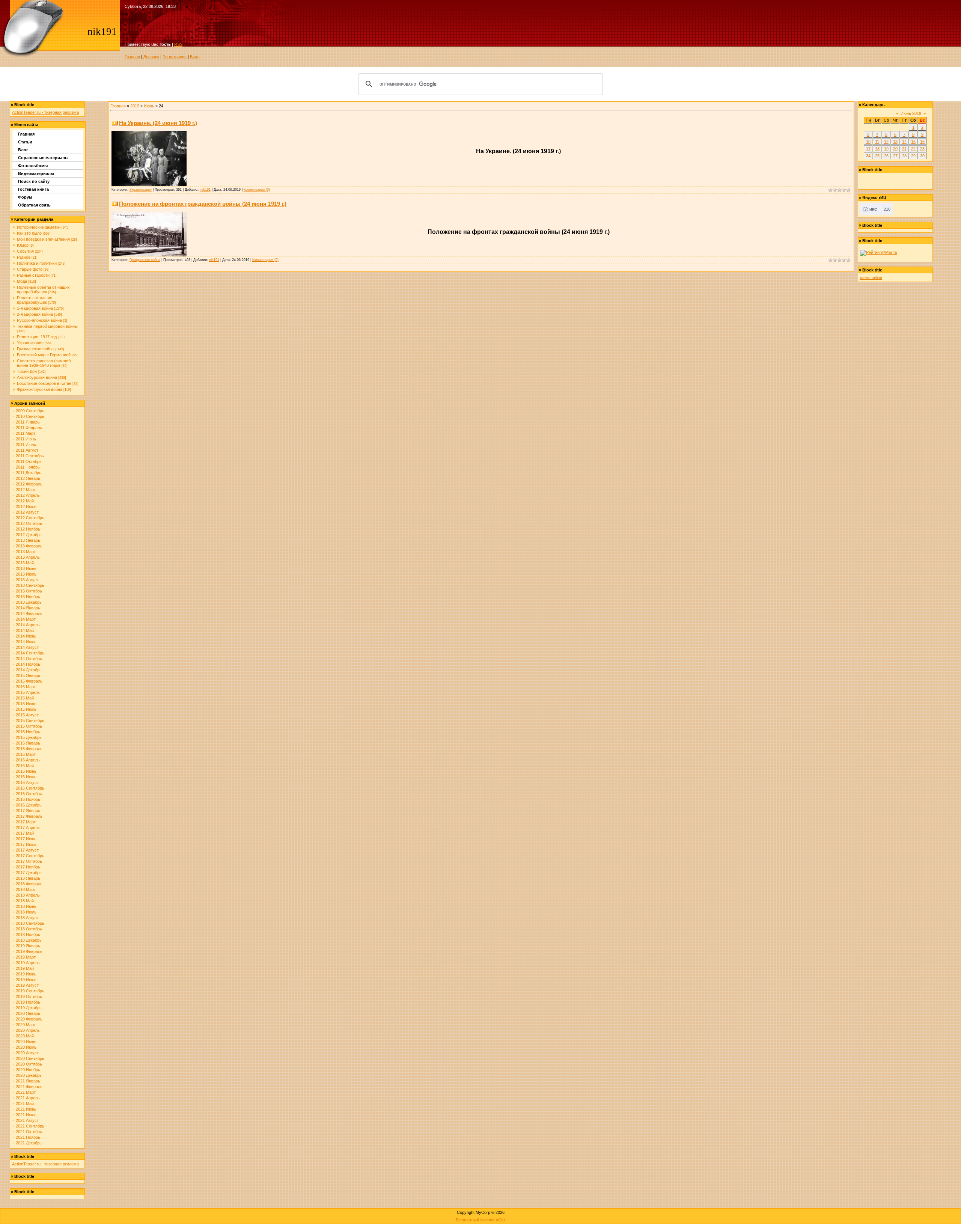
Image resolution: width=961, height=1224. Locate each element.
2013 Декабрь (29, 602)
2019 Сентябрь (30, 991)
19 (886, 148)
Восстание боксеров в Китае (44, 383)
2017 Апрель (28, 827)
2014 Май (25, 630)
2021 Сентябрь (30, 1126)
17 (868, 148)
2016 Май (25, 765)
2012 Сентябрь (30, 518)
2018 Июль (26, 912)
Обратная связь (34, 205)
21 (904, 148)
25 (877, 156)
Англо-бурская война (37, 377)
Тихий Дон (27, 371)
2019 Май (25, 968)
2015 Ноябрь (28, 732)
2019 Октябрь (29, 996)
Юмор (23, 245)
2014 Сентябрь (30, 653)
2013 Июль (26, 574)
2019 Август (27, 985)
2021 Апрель (28, 1098)
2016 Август (27, 782)
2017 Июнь (26, 839)
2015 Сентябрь (30, 720)
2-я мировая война (35, 314)
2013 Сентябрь (30, 585)
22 (913, 148)
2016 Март (26, 754)
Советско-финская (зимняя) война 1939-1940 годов (44, 363)
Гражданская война (35, 349)
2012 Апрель (28, 495)
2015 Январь (28, 675)
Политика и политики (37, 263)
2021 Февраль (29, 1086)
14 (904, 141)
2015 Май (25, 698)
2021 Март (26, 1092)
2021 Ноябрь (28, 1137)
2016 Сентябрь (30, 788)
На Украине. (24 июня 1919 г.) (158, 123)
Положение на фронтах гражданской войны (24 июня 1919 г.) (202, 203)
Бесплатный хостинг (475, 1220)
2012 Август (27, 512)
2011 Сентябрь (30, 456)
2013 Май (25, 563)
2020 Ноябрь (28, 1069)
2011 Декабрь (28, 472)
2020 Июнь (26, 1041)
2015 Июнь (26, 703)
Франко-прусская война (39, 389)
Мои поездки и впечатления (43, 239)
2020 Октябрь (29, 1064)
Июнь (149, 106)
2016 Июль (26, 777)
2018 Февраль (29, 884)
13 (895, 141)
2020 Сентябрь (30, 1058)
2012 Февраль (29, 484)
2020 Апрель (28, 1030)
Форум (25, 197)
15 (913, 141)
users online (871, 277)
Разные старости (33, 275)
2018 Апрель (28, 895)
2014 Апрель (28, 625)
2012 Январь (28, 478)
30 (922, 156)
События (25, 251)
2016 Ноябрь (28, 799)
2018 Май (25, 900)
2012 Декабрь (29, 534)
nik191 (205, 189)
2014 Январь (28, 608)
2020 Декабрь (29, 1075)
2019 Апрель (28, 962)
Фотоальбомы (33, 165)
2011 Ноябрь (28, 467)
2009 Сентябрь (30, 411)
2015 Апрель (28, 692)
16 (922, 141)
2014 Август (27, 647)
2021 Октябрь (29, 1131)
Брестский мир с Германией (44, 355)
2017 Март (26, 822)
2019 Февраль (29, 951)
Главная (132, 56)
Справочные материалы (43, 157)
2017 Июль (26, 844)
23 (922, 148)
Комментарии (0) (257, 189)
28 (904, 156)
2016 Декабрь (29, 805)
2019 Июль (26, 979)
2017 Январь (28, 810)
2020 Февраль (29, 1019)
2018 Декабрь (29, 940)
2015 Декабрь (29, 737)
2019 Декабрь (29, 1007)
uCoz (501, 1220)
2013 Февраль (29, 546)
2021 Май (25, 1103)
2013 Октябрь (29, 591)
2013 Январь (28, 540)
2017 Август (27, 850)
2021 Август (27, 1120)
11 (877, 141)
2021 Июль (26, 1114)
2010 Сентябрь (30, 416)
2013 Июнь (26, 568)
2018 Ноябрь (28, 934)
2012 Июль (26, 506)
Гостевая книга (33, 189)
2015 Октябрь (29, 726)
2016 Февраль (29, 748)
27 (895, 156)
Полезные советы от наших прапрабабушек (43, 289)
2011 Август (27, 450)
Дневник (151, 56)
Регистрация (175, 56)
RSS (178, 44)
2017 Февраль (29, 816)
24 (868, 156)
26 (886, 156)
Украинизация (30, 343)
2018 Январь (28, 878)
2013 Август (27, 579)
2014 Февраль (29, 613)
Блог (23, 150)
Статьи (25, 142)
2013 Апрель (28, 557)
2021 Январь (28, 1081)
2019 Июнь (26, 974)
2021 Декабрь (29, 1143)
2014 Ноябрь (28, 664)
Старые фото (29, 269)
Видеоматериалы (36, 173)
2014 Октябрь (29, 658)
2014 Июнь (26, 636)
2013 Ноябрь (28, 596)
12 (886, 141)
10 (868, 141)
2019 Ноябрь (28, 1002)
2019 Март (26, 957)
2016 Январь (28, 743)
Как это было (29, 233)
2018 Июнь (26, 906)
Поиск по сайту (34, 181)
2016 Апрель (28, 760)
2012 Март (26, 489)
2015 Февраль (29, 681)
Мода (22, 281)
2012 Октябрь (29, 523)
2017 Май (25, 833)
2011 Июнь (26, 439)
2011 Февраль (29, 427)
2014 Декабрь (29, 670)
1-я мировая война (35, 308)
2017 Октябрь (29, 861)
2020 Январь (28, 1013)
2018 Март (26, 889)
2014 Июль (26, 641)
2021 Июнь (26, 1109)
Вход (194, 56)
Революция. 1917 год (37, 337)
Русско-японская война (39, 320)
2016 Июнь (26, 771)
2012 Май (25, 501)
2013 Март (26, 551)
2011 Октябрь (29, 461)
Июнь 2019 (911, 113)
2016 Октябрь (29, 793)
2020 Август (27, 1053)
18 (877, 148)
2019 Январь (28, 946)
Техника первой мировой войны (47, 326)
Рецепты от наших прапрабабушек (34, 299)
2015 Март (26, 686)
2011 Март (25, 433)
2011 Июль (26, 444)
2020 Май (25, 1036)
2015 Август (27, 715)
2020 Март (26, 1024)
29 (913, 156)
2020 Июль (26, 1047)
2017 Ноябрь (28, 867)
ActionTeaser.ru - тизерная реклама (45, 112)
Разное (23, 257)
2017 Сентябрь (30, 855)
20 (895, 148)
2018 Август (27, 917)
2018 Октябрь (29, 929)
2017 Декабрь (29, 872)
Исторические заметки (38, 227)
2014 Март (26, 619)
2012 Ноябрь (28, 529)
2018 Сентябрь (30, 923)
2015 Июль (26, 709)
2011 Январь (28, 422)
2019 (134, 106)
